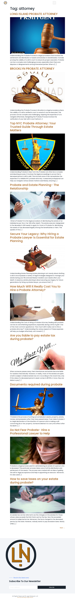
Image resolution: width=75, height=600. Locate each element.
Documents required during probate (36, 384)
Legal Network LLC (32, 596)
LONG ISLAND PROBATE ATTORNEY (34, 14)
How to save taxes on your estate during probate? (34, 480)
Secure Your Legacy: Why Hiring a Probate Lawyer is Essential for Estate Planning (37, 237)
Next (62, 528)
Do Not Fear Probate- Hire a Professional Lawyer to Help (30, 431)
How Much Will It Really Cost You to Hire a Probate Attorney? (35, 288)
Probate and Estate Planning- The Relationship (34, 186)
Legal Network (30, 597)
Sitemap (19, 597)
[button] (54, 3)
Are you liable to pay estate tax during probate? (32, 337)
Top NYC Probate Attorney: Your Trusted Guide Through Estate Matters (33, 126)
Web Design (24, 597)
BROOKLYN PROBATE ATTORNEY (32, 69)
